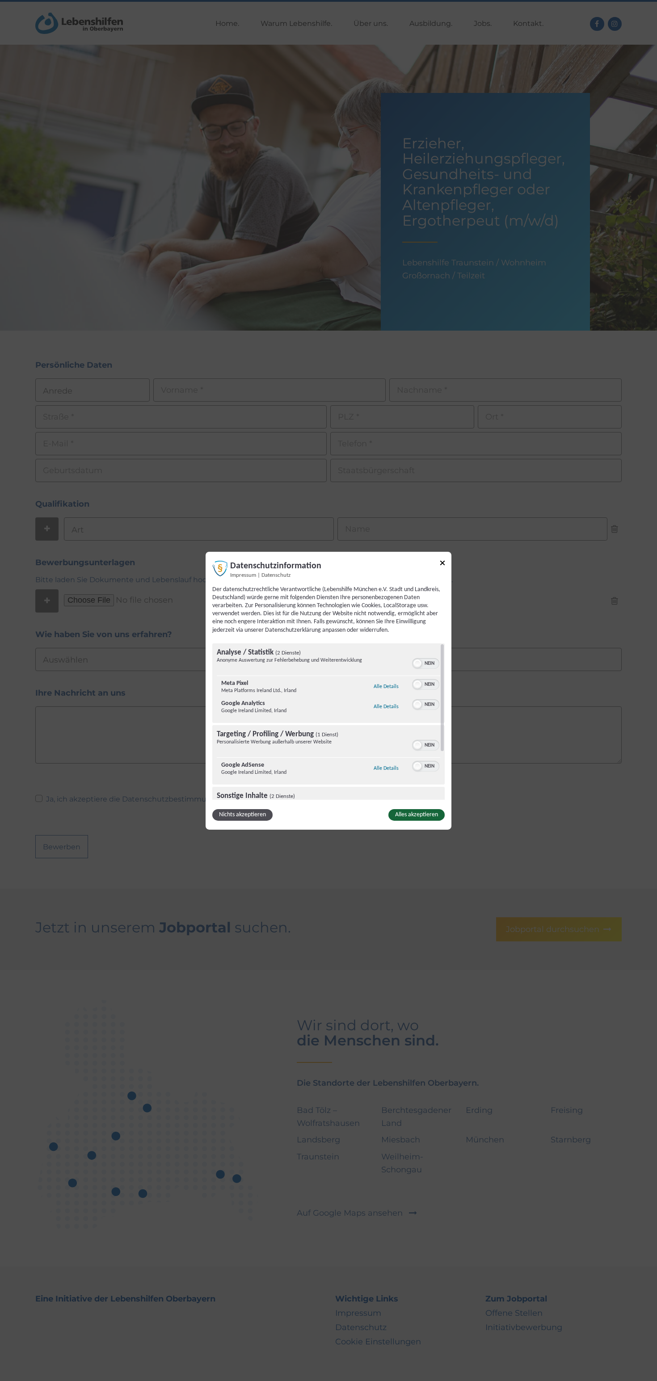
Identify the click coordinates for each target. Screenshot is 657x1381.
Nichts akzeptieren (242, 814)
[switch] (425, 662)
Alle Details (386, 686)
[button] (417, 663)
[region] (328, 721)
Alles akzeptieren (416, 814)
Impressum (243, 575)
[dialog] (328, 690)
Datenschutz (276, 575)
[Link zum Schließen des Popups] (442, 564)
